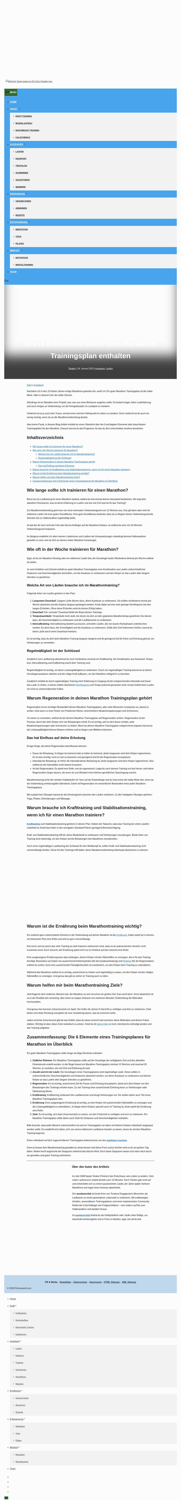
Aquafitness (23, 180)
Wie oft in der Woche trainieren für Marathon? (55, 450)
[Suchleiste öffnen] (6, 281)
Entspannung (19, 222)
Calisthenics (23, 137)
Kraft (14, 109)
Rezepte (20, 215)
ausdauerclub (82, 1215)
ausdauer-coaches (117, 1140)
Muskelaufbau (24, 123)
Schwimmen (22, 173)
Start (29, 385)
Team (13, 272)
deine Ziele (102, 1024)
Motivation (22, 258)
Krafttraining (24, 116)
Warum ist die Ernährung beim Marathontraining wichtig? (61, 473)
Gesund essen (23, 201)
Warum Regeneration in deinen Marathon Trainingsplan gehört (64, 462)
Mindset (15, 250)
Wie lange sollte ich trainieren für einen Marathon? (58, 446)
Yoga (18, 236)
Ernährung (17, 194)
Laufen (20, 151)
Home (13, 102)
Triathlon (21, 166)
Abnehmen (21, 208)
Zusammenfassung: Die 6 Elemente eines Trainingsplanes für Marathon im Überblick (75, 481)
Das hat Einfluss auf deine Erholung (56, 466)
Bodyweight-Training (27, 130)
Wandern (21, 187)
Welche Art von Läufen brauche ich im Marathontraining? (66, 454)
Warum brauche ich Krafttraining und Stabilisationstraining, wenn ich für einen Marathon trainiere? (81, 469)
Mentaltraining (24, 265)
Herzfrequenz (82, 685)
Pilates (20, 243)
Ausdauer (16, 144)
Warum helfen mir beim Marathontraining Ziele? (56, 477)
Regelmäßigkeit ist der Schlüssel (54, 458)
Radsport (21, 159)
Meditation (22, 229)
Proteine (127, 961)
